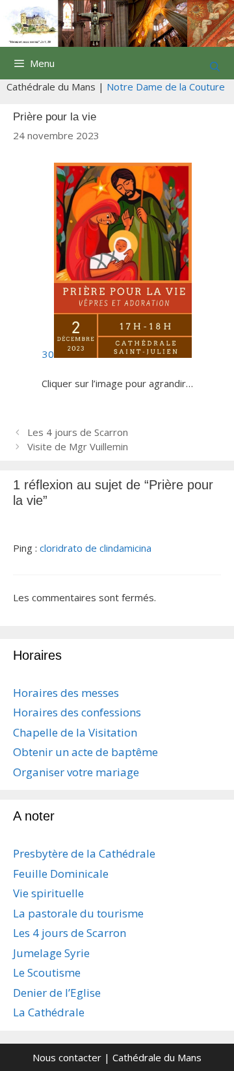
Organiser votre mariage (76, 772)
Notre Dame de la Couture (166, 86)
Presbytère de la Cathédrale (84, 853)
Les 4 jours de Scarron (77, 432)
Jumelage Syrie (51, 952)
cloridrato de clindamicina (95, 547)
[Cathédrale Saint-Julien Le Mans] (117, 22)
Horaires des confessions (77, 712)
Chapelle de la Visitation (75, 732)
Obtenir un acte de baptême (85, 751)
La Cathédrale (48, 1012)
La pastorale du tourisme (78, 913)
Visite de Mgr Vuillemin (77, 446)
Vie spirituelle (48, 893)
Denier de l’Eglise (57, 992)
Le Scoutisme (47, 972)
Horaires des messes (66, 692)
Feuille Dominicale (61, 873)
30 (48, 353)
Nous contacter (66, 1057)
